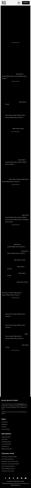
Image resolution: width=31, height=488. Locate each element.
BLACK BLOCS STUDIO (10, 400)
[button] (18, 2)
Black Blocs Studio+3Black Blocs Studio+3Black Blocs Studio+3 (14, 76)
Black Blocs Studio (18, 128)
